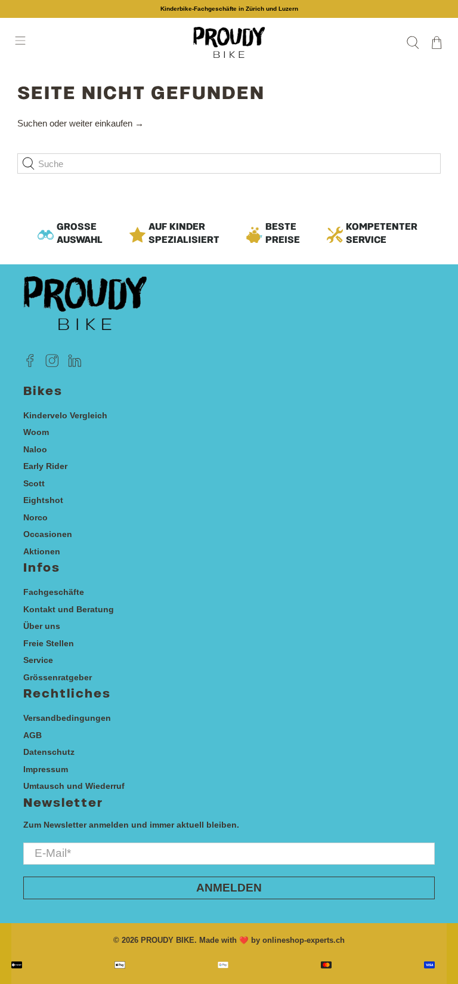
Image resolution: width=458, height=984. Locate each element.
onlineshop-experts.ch (303, 940)
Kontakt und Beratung (68, 609)
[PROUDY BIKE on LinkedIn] (75, 364)
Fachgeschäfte (53, 592)
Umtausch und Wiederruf (74, 786)
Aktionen (41, 551)
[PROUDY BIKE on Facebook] (30, 364)
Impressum (45, 769)
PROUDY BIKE (167, 940)
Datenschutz (49, 752)
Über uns (41, 626)
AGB (32, 735)
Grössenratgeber (57, 677)
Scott (34, 483)
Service (38, 660)
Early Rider (45, 466)
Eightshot (43, 500)
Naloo (35, 449)
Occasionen (47, 534)
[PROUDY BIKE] (229, 42)
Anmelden (229, 887)
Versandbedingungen (67, 718)
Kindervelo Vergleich (65, 415)
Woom (36, 432)
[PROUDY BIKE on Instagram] (52, 364)
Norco (35, 517)
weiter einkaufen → (106, 123)
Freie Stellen (48, 643)
